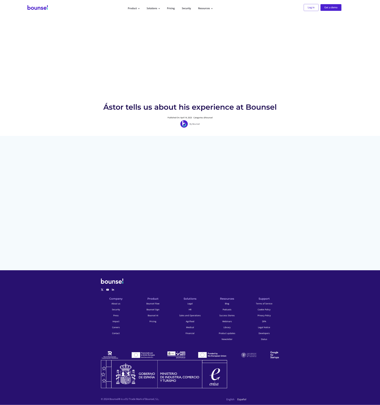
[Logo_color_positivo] (37, 7)
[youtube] (107, 290)
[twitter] (102, 290)
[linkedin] (113, 290)
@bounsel (208, 117)
